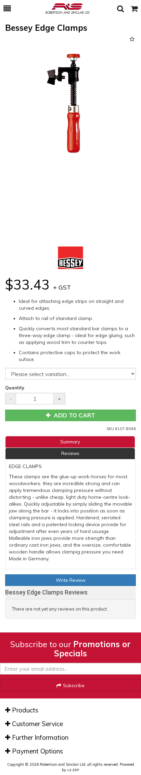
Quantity (14, 387)
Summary (70, 441)
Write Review (71, 580)
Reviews (70, 453)
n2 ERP (73, 770)
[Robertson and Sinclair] (64, 8)
